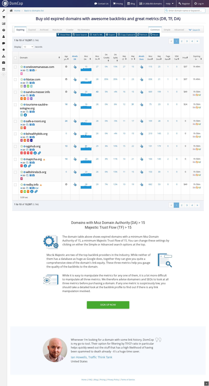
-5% (115, 120)
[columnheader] (40, 58)
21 (159, 79)
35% (106, 79)
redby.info (32, 184)
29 (97, 145)
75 (150, 104)
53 (159, 184)
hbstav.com (33, 79)
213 (150, 133)
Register (186, 3)
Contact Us (102, 3)
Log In (200, 3)
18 (31, 153)
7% (106, 184)
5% (106, 91)
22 (21, 86)
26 (97, 133)
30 (86, 158)
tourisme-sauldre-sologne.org (34, 106)
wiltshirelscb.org (36, 172)
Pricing (119, 3)
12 (124, 104)
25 (159, 66)
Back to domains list (34, 10)
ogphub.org (33, 146)
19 (31, 86)
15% (115, 66)
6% (115, 104)
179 (159, 145)
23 (133, 79)
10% (115, 145)
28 (97, 79)
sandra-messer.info (38, 92)
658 (150, 79)
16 (124, 91)
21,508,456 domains (152, 3)
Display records (28, 46)
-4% (115, 91)
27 (97, 66)
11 (124, 79)
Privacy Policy (113, 379)
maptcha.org (34, 159)
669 (150, 91)
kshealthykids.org (37, 134)
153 (150, 171)
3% (106, 145)
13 (31, 99)
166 (150, 158)
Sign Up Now (108, 305)
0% (106, 66)
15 (21, 74)
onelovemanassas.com (40, 67)
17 (21, 128)
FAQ (90, 379)
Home (17, 10)
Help (168, 3)
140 (159, 158)
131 (150, 145)
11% (115, 158)
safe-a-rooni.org (36, 121)
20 (28, 86)
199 (159, 91)
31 (21, 115)
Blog (132, 3)
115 (150, 66)
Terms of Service (128, 379)
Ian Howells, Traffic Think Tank (91, 357)
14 (25, 128)
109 (150, 120)
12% (115, 184)
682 (150, 184)
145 (159, 133)
